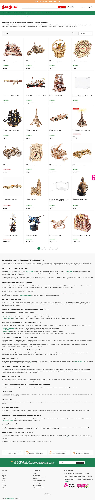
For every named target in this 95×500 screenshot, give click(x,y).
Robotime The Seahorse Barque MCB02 (11, 130)
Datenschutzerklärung (37, 483)
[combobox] (44, 7)
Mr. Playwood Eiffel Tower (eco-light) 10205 (81, 130)
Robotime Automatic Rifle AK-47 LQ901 (11, 95)
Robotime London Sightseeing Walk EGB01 (81, 235)
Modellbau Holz (6, 331)
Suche (62, 7)
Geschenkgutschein (69, 437)
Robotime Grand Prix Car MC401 (79, 165)
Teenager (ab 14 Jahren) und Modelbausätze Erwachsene (20, 273)
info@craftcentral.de (70, 7)
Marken (29, 12)
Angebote (41, 12)
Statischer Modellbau (7, 315)
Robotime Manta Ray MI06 (31, 235)
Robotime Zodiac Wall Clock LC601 (80, 61)
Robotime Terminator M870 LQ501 (10, 199)
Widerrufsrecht (36, 482)
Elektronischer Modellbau (8, 318)
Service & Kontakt (36, 475)
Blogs (6, 381)
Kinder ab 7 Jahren (30, 271)
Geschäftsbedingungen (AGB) (39, 480)
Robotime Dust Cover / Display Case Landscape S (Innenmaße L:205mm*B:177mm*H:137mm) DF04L (58, 200)
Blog (52, 12)
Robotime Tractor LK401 (8, 165)
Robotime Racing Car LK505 (55, 130)
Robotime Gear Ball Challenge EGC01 (10, 61)
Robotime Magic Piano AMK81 (55, 165)
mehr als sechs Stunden (25, 295)
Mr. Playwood (75, 129)
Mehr (35, 12)
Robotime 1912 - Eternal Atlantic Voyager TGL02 (36, 95)
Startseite (3, 16)
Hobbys (14, 12)
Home (3, 12)
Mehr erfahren (67, 481)
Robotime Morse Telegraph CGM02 (80, 199)
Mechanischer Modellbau (8, 316)
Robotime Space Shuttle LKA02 (55, 95)
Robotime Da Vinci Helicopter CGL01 (10, 235)
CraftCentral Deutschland (9, 498)
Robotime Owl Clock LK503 (31, 165)
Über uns (34, 473)
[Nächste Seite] (56, 248)
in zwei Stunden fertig (62, 294)
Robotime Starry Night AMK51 (55, 61)
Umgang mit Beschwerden (38, 487)
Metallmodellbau (6, 329)
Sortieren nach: (74, 33)
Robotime (32, 362)
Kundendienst (58, 12)
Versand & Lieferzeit (37, 485)
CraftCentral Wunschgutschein (39, 476)
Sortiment (8, 12)
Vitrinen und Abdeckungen (7, 420)
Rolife (27, 94)
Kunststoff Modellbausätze (9, 328)
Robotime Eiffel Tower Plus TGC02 (33, 130)
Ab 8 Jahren (69, 271)
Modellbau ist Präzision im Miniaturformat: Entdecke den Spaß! (17, 16)
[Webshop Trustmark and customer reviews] (69, 486)
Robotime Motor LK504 (31, 61)
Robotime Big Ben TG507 (31, 199)
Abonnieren (80, 462)
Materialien (22, 12)
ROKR (4, 60)
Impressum (35, 478)
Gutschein (47, 12)
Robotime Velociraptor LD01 (55, 235)
